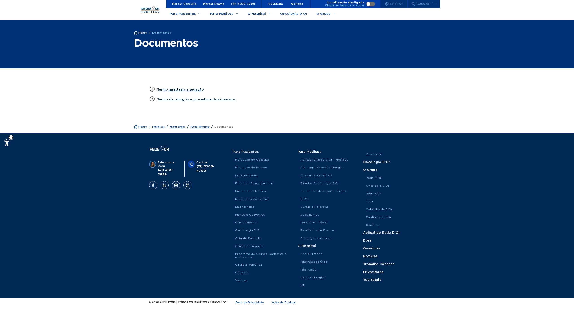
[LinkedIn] (164, 185)
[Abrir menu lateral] (434, 4)
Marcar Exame (213, 4)
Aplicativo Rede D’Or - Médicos (324, 159)
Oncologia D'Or (293, 13)
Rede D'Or (374, 178)
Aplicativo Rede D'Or (381, 232)
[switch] (350, 4)
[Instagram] (176, 185)
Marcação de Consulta (252, 159)
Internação (308, 269)
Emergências (244, 206)
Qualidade (373, 154)
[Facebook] (153, 185)
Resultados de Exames (252, 199)
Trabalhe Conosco (379, 264)
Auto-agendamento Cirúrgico (322, 167)
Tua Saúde (372, 280)
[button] (11, 137)
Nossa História (311, 254)
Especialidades (246, 175)
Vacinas (241, 280)
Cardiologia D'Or (378, 217)
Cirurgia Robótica (248, 264)
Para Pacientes (183, 13)
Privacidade (373, 272)
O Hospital (257, 13)
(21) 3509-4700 (243, 4)
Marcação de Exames (251, 167)
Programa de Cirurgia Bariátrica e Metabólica (261, 256)
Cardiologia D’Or (248, 230)
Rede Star (373, 193)
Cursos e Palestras (314, 206)
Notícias (297, 4)
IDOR (370, 201)
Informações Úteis (314, 261)
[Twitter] (187, 185)
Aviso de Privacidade (249, 302)
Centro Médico (246, 222)
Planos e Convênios (250, 214)
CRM (303, 199)
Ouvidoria (275, 4)
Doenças (241, 272)
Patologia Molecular (315, 238)
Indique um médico (314, 222)
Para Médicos (221, 13)
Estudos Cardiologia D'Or (319, 183)
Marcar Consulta (184, 4)
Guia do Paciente (248, 238)
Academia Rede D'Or (316, 175)
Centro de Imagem (249, 246)
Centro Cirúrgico (313, 277)
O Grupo (323, 13)
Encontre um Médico (250, 191)
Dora (367, 240)
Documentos (309, 214)
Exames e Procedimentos (254, 183)
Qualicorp (373, 225)
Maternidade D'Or (379, 209)
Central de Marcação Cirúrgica (323, 191)
